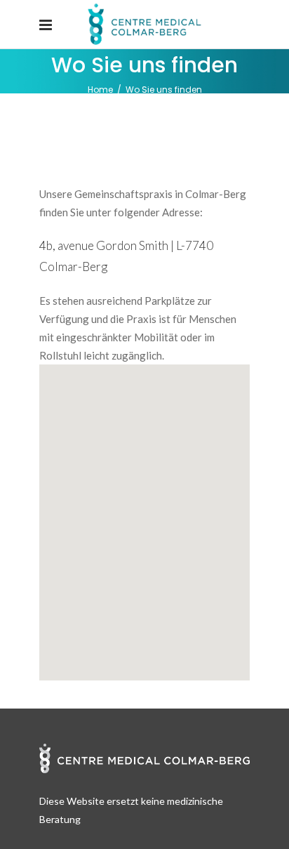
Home (100, 90)
